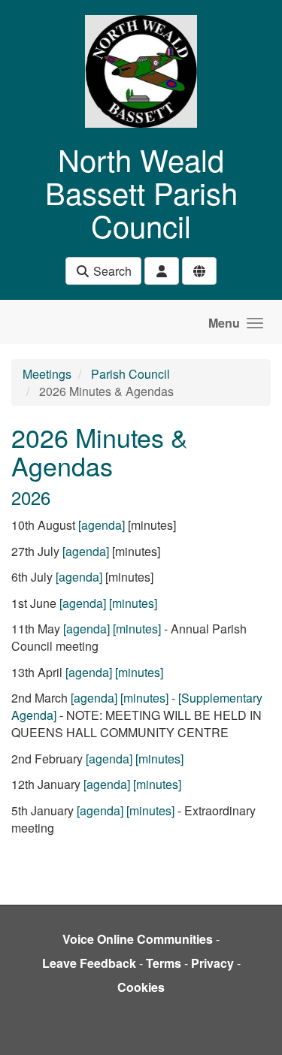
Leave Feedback (89, 963)
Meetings (47, 373)
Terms (163, 963)
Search (111, 271)
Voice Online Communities (137, 939)
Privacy (212, 963)
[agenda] (101, 525)
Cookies (141, 987)
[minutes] (133, 603)
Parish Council (130, 373)
